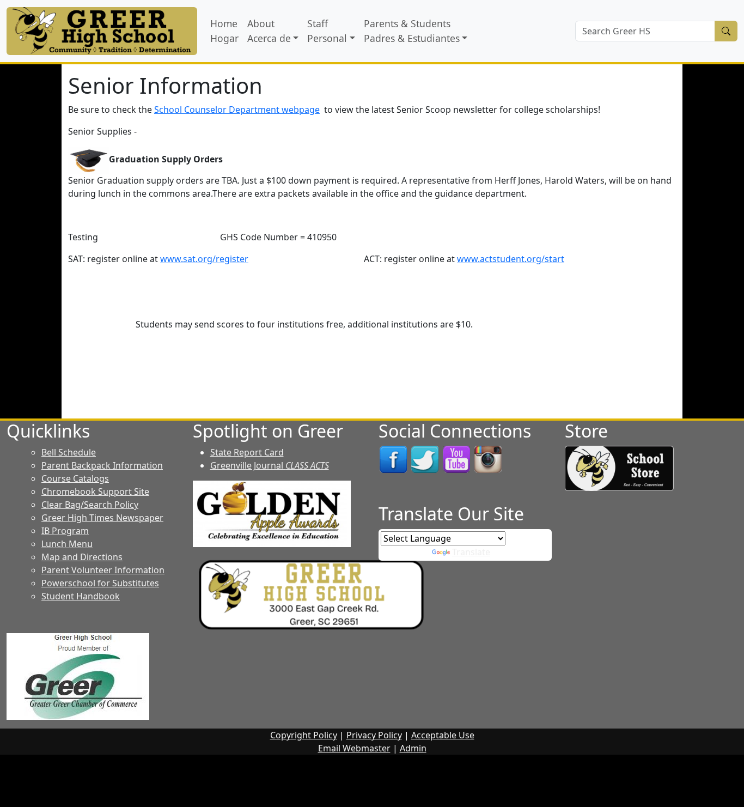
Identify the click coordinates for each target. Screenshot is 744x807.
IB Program (65, 531)
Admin (413, 748)
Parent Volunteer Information (102, 570)
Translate (471, 552)
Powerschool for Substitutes (100, 583)
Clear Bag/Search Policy (89, 505)
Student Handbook (80, 596)
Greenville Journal (269, 465)
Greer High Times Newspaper (102, 518)
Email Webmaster (354, 748)
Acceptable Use (442, 735)
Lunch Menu (67, 544)
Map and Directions (82, 557)
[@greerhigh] (488, 459)
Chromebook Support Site (95, 491)
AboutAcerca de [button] (269, 30)
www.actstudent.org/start (510, 259)
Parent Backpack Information (102, 465)
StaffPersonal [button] (327, 30)
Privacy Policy (374, 735)
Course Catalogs (75, 478)
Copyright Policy (303, 735)
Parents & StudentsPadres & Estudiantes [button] (412, 30)
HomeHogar (224, 30)
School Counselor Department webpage (237, 110)
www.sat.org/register (204, 259)
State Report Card (247, 452)
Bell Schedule (68, 452)
